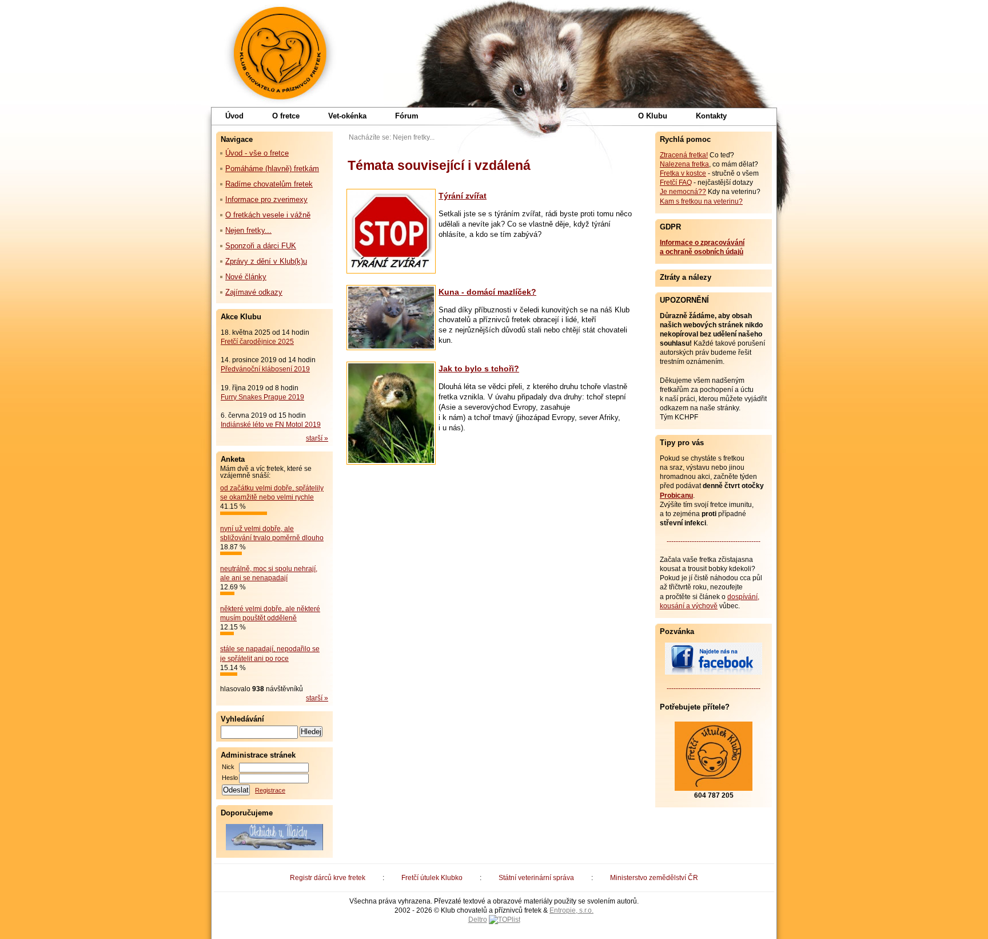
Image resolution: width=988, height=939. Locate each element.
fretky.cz (280, 51)
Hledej (311, 731)
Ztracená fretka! (684, 155)
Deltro (477, 919)
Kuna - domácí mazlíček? (487, 291)
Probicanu (676, 495)
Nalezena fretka (684, 164)
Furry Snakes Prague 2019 (262, 397)
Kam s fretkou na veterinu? (701, 201)
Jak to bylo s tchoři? (479, 368)
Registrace (270, 790)
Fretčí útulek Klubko (432, 877)
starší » (317, 438)
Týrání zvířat (463, 195)
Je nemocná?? (683, 191)
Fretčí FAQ (676, 182)
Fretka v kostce (683, 173)
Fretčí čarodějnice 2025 (257, 341)
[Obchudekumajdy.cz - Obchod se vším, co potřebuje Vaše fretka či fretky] (274, 837)
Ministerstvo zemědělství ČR (654, 877)
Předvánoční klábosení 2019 (265, 369)
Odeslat (236, 790)
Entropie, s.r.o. (571, 910)
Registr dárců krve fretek (327, 877)
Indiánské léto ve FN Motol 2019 (271, 424)
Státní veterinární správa (536, 877)
